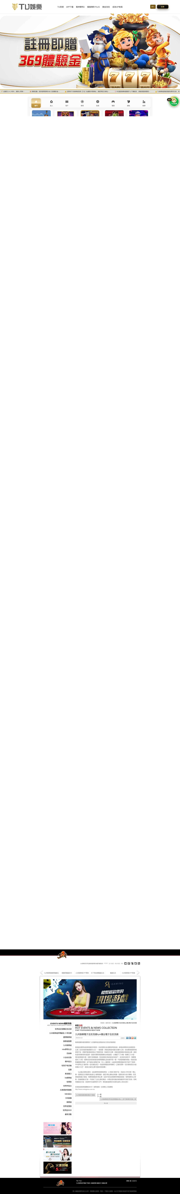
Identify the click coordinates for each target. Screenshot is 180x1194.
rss (139, 963)
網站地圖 (117, 963)
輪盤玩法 (113, 973)
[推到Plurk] (132, 1038)
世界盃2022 (67, 1110)
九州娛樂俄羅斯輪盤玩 (51, 973)
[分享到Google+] (132, 963)
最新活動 (68, 1114)
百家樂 (69, 1053)
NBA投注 (68, 1094)
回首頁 (102, 1023)
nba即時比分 (67, 1049)
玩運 (70, 1070)
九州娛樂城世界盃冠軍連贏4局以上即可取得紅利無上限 (118, 1099)
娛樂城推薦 (67, 1041)
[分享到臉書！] (130, 1038)
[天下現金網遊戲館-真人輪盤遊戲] (57, 1128)
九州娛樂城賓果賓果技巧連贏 (85, 1095)
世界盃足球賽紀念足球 (63, 1029)
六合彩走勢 (67, 1057)
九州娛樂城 (67, 1045)
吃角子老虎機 (67, 1065)
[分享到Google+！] (127, 1038)
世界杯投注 (67, 1086)
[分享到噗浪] (135, 963)
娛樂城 (69, 1102)
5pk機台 (80, 1072)
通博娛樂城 (67, 1037)
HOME (106, 963)
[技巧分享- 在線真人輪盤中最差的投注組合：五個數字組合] (57, 1141)
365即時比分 (79, 1064)
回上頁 (106, 1103)
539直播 (68, 1098)
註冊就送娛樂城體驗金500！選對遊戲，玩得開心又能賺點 (94, 1087)
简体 (122, 963)
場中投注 (68, 1061)
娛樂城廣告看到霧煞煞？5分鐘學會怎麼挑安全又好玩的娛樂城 (95, 1042)
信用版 (69, 1082)
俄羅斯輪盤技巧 (67, 973)
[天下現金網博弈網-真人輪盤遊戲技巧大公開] (61, 955)
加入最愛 (111, 963)
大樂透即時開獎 (66, 1090)
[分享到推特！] (135, 1038)
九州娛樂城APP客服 (128, 973)
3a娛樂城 (68, 1078)
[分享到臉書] (129, 963)
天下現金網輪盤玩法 (97, 973)
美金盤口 (68, 1074)
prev (42, 972)
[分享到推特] (125, 963)
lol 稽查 (110, 1072)
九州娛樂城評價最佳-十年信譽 (60, 1033)
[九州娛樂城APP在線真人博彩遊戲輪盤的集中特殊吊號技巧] (57, 1154)
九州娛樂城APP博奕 (82, 973)
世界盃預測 (67, 1106)
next (138, 972)
